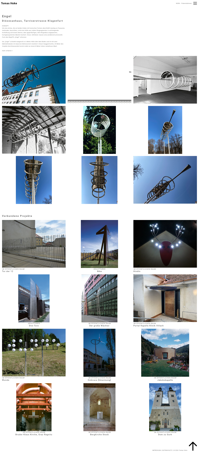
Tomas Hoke (9, 3)
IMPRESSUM (156, 450)
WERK (178, 3)
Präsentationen (186, 3)
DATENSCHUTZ (167, 450)
